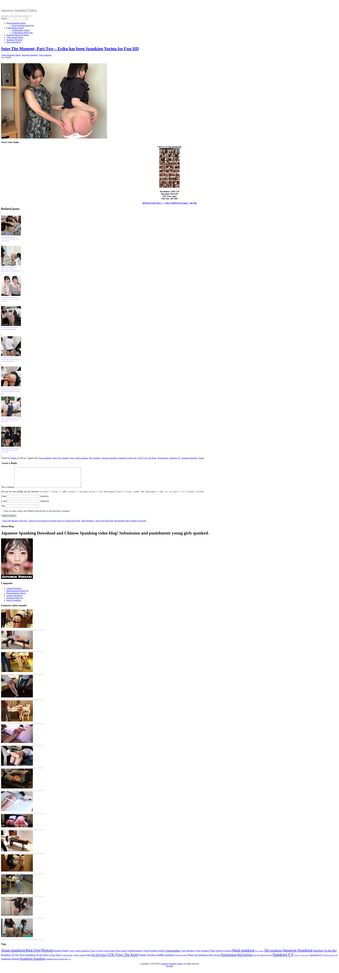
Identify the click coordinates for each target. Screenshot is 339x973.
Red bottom (163, 458)
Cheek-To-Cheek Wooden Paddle (102, 951)
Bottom (65, 458)
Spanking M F (316, 955)
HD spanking (94, 458)
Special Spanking (13, 42)
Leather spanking (79, 955)
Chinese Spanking (14, 588)
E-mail (4, 501)
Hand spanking (81, 458)
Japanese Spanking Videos (19, 10)
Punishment (229, 954)
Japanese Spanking (30, 55)
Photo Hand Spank (181, 955)
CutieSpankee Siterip (15, 28)
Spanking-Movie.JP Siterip (17, 35)
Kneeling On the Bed (325, 950)
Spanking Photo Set (14, 598)
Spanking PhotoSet (14, 40)
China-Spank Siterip (14, 37)
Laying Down (54, 955)
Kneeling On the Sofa (127, 458)
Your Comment (7, 487)
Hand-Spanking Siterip (16, 23)
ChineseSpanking (134, 951)
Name (3, 496)
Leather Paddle (67, 955)
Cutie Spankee (188, 950)
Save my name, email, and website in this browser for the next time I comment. (37, 511)
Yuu (69, 959)
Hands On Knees (224, 950)
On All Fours (98, 954)
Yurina (201, 458)
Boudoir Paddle (61, 950)
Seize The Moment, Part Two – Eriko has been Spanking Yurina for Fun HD (70, 48)
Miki (89, 955)
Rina (258, 955)
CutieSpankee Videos (21, 30)
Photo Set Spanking (198, 955)
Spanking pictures (10, 958)
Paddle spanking (166, 955)
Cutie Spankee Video (205, 950)
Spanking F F (174, 458)
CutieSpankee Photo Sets (22, 32)
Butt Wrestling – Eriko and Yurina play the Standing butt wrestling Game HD (113, 521)
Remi (254, 955)
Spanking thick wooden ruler (57, 959)
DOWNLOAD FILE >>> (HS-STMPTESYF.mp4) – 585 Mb (169, 203)
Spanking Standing (189, 458)
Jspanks (13, 458)
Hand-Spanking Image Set (23, 25)
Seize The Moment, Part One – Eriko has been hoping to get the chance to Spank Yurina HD (41, 521)
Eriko (72, 458)
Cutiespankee (172, 950)
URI (3, 506)
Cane (71, 950)
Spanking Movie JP (330, 955)
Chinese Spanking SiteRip (154, 951)
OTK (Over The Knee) (147, 458)
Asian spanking (45, 458)
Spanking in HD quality (301, 955)
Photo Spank (214, 955)
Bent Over (57, 458)
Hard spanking (259, 951)
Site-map (169, 966)
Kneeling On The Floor (13, 955)
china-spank (121, 950)
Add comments (45, 55)
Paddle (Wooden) (148, 955)
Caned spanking (82, 950)
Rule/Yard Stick (266, 955)
